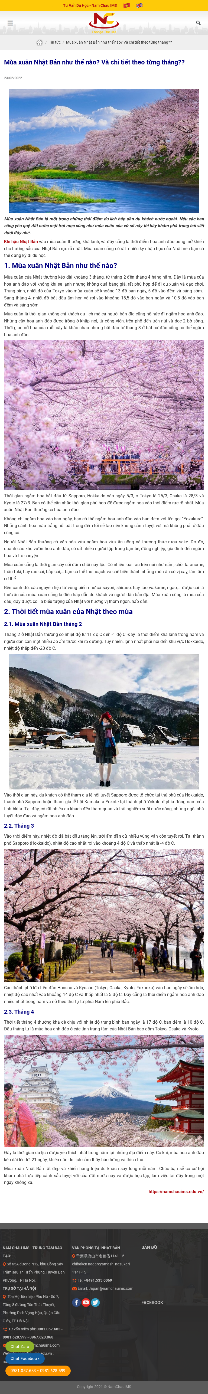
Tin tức (55, 42)
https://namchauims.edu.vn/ (176, 1191)
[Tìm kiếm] (198, 23)
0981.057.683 (23, 1370)
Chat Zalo (20, 1346)
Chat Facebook (25, 1358)
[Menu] (10, 23)
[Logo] (104, 23)
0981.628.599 (53, 1370)
